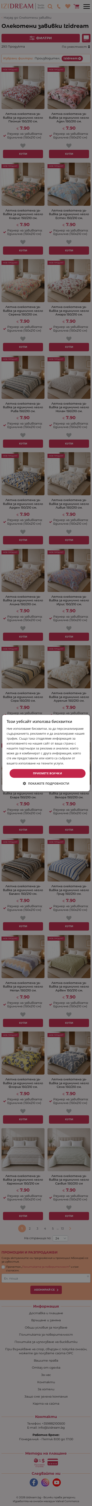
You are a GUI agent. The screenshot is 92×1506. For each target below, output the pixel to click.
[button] (46, 783)
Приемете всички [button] (47, 773)
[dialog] (46, 753)
